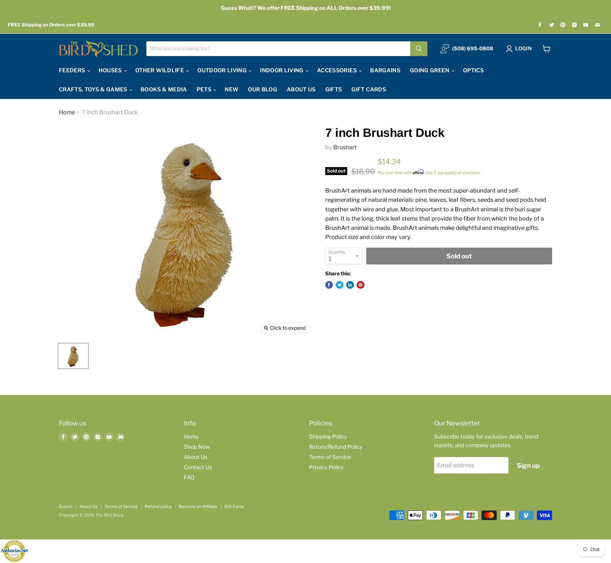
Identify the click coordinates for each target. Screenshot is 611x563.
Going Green (430, 70)
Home (67, 112)
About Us (301, 89)
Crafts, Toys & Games (94, 89)
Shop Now (197, 447)
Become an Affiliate (198, 506)
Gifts (333, 89)
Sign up (528, 465)
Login (523, 49)
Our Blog (262, 89)
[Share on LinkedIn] (350, 285)
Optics (473, 70)
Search (66, 506)
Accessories (337, 70)
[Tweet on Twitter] (339, 285)
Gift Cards (368, 89)
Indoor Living (282, 70)
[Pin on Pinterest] (360, 285)
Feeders (73, 70)
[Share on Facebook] (329, 285)
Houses (111, 70)
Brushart (345, 147)
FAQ (189, 477)
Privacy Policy (326, 467)
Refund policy (158, 506)
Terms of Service (330, 457)
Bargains (385, 70)
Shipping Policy (328, 436)
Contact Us (198, 467)
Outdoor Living (222, 70)
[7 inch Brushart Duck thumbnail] (73, 356)
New (231, 89)
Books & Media (164, 89)
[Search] (418, 48)
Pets (205, 89)
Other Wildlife (160, 70)
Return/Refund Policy (335, 447)
